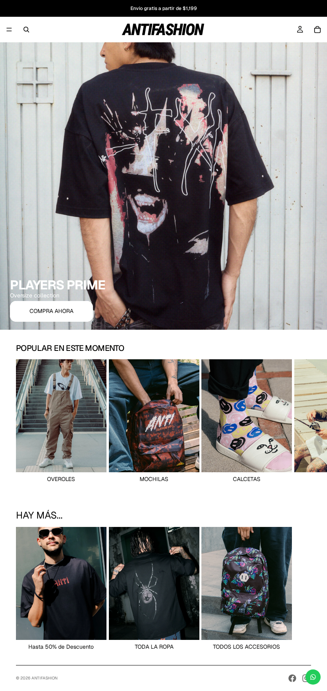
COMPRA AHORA (51, 311)
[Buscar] (26, 29)
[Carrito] (317, 29)
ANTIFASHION (44, 678)
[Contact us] (313, 677)
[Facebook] (292, 678)
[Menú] (9, 29)
